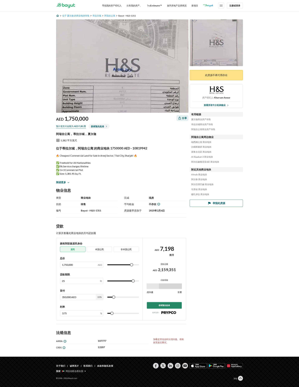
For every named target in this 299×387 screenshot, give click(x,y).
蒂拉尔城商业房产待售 (202, 124)
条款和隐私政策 (105, 365)
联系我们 (88, 365)
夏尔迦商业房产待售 (201, 119)
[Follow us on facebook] (156, 365)
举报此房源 (219, 203)
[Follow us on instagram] (178, 365)
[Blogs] (208, 5)
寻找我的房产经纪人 (112, 5)
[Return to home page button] (66, 5)
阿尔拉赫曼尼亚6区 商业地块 (205, 162)
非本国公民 (126, 249)
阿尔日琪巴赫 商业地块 (202, 184)
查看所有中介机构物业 (215, 105)
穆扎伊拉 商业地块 (200, 194)
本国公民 (99, 249)
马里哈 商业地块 (199, 189)
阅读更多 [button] (61, 182)
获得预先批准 (164, 305)
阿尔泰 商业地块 (199, 179)
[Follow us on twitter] (163, 365)
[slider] (131, 264)
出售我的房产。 (134, 5)
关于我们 (60, 365)
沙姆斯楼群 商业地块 (201, 147)
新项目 (195, 5)
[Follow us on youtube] (185, 365)
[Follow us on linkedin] (170, 365)
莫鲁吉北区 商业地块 (201, 152)
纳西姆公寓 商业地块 (201, 142)
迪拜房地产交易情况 (177, 5)
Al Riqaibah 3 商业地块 (202, 157)
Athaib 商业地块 (199, 174)
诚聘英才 (74, 365)
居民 (73, 249)
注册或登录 (234, 5)
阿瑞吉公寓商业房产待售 (203, 129)
